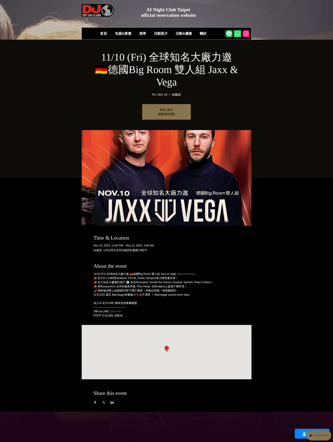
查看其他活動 (166, 113)
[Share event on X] (103, 402)
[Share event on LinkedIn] (112, 402)
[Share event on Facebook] (95, 402)
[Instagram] (246, 33)
